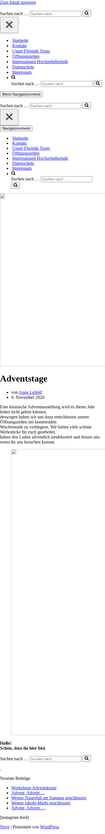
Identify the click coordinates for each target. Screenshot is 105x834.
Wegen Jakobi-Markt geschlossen (40, 802)
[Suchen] (86, 13)
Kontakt (19, 45)
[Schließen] (9, 25)
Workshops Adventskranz (34, 787)
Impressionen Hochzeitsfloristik (40, 61)
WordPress (49, 827)
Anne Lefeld (30, 392)
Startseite (20, 40)
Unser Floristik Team (31, 51)
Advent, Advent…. (28, 808)
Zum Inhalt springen (18, 2)
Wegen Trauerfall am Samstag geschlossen (48, 797)
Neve (5, 827)
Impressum (22, 72)
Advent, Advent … (28, 792)
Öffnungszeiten (25, 56)
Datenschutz (23, 67)
